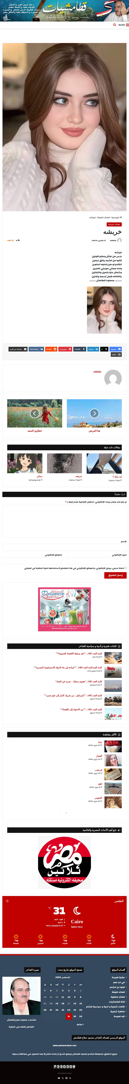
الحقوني (98, 798)
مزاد (100, 742)
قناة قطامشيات (117, 1001)
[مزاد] (113, 746)
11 (63, 997)
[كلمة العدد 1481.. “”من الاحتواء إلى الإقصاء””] (113, 714)
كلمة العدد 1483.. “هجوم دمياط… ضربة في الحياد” (78, 681)
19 (57, 1003)
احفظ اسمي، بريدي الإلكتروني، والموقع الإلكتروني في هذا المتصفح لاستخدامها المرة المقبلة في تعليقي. (74, 568)
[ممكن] (24, 463)
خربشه (79, 476)
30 (74, 1016)
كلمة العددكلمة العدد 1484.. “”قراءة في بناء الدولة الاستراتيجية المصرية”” (68, 667)
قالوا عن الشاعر (117, 987)
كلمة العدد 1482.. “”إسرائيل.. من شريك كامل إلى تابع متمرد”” (73, 695)
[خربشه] (64, 463)
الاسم (124, 541)
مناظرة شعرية (117, 1011)
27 (51, 1010)
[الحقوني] (113, 802)
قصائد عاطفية (118, 997)
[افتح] (113, 788)
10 (68, 997)
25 (63, 1010)
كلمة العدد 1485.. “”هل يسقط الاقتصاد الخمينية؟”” (79, 653)
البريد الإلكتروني (119, 555)
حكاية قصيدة (118, 977)
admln (113, 240)
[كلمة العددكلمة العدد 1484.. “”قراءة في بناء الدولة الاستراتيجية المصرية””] (113, 672)
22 (80, 1010)
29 (80, 1016)
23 (74, 1010)
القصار (99, 756)
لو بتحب (98, 770)
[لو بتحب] (113, 774)
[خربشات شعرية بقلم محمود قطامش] (64, 11)
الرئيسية (115, 217)
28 (45, 1010)
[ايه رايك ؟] (104, 463)
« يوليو (80, 1024)
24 (68, 1010)
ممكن (39, 476)
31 (69, 1016)
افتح (100, 784)
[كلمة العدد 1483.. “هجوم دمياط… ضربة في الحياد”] (113, 686)
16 (74, 1003)
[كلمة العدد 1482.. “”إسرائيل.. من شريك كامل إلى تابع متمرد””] (113, 700)
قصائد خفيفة (103, 217)
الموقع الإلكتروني (53, 555)
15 (80, 1003)
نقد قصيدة (119, 1016)
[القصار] (113, 760)
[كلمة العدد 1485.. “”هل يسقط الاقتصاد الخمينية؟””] (113, 658)
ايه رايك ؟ (117, 477)
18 (63, 1003)
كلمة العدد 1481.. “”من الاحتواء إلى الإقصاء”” (81, 709)
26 (57, 1010)
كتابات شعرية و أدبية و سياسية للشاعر (105, 1006)
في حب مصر (119, 982)
